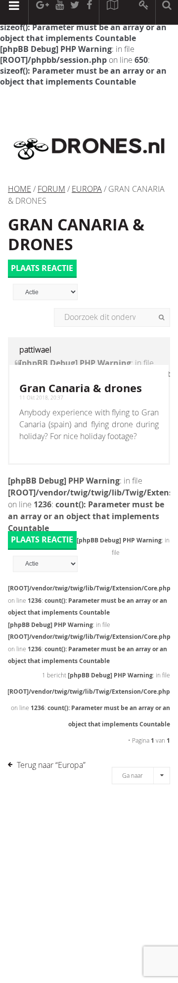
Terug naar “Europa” (51, 765)
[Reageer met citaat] (17, 368)
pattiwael (35, 349)
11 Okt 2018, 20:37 (41, 398)
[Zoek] (161, 317)
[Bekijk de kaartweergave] (112, 12)
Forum (51, 188)
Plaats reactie (42, 268)
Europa (87, 188)
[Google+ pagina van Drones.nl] (42, 12)
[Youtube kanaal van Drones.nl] (59, 12)
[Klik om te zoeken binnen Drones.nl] (167, 12)
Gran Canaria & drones (76, 234)
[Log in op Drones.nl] (144, 12)
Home (19, 188)
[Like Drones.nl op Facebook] (89, 12)
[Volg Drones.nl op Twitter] (75, 12)
